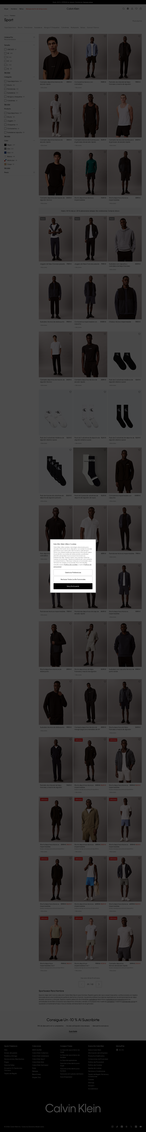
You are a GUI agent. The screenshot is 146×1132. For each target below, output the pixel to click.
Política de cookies (70, 564)
